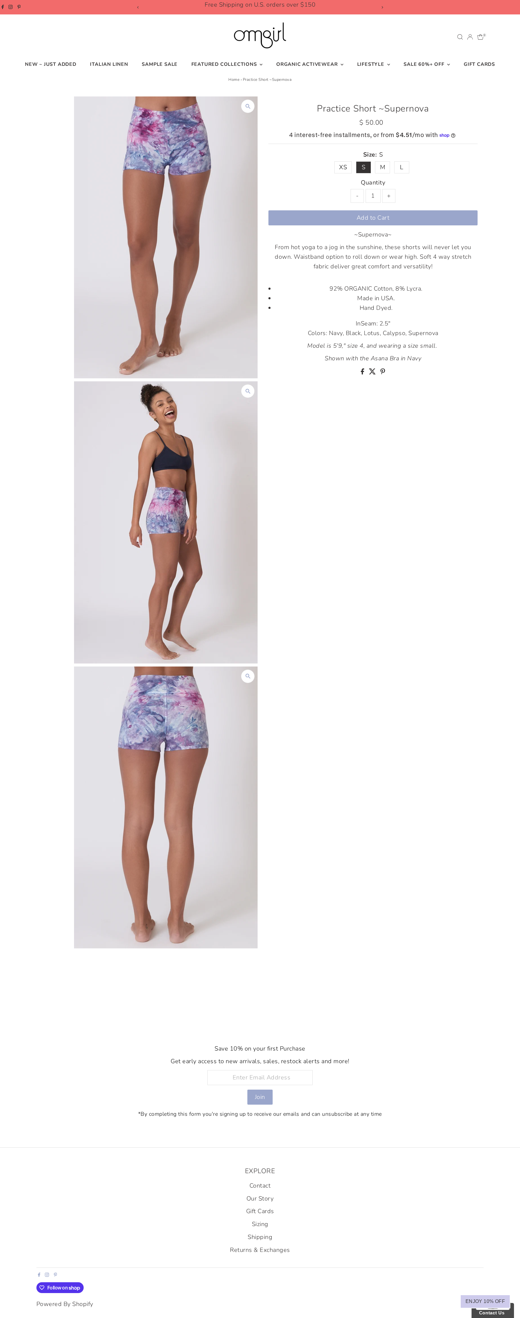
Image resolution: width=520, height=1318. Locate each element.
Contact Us (490, 1312)
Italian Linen (109, 64)
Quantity (373, 182)
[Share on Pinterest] (382, 372)
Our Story (260, 1198)
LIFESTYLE (371, 64)
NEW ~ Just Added (50, 64)
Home (234, 79)
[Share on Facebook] (363, 372)
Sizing (260, 1224)
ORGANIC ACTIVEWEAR (307, 64)
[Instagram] (10, 7)
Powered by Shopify (64, 1304)
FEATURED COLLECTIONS (224, 64)
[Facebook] (2, 7)
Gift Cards (479, 64)
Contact (260, 1186)
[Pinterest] (19, 7)
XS (343, 167)
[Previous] (138, 7)
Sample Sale (160, 64)
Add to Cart (373, 218)
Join (260, 1097)
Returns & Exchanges (260, 1250)
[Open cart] (480, 37)
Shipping (260, 1237)
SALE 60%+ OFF (425, 64)
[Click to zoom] (248, 106)
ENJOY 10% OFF (485, 1301)
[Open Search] (460, 37)
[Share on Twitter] (373, 372)
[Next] (382, 7)
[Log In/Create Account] (470, 37)
